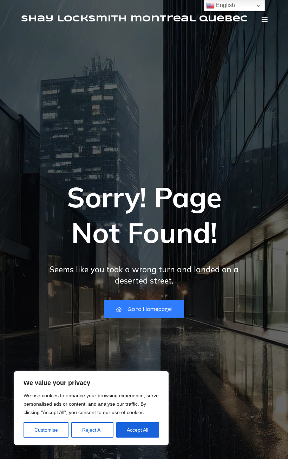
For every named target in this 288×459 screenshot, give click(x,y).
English (225, 5)
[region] (91, 408)
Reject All (92, 430)
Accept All (137, 430)
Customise (46, 430)
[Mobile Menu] (264, 19)
